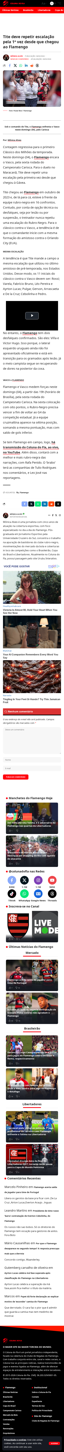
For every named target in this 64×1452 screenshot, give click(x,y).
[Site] (49, 515)
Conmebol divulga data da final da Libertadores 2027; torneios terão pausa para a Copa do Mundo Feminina (29, 1164)
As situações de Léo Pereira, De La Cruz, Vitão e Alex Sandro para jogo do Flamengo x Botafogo (31, 1088)
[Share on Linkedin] (26, 65)
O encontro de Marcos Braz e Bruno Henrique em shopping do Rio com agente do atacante (31, 855)
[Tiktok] (12, 895)
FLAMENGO (18, 380)
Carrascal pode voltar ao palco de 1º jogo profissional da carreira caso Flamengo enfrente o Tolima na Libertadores (30, 1131)
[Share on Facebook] (9, 65)
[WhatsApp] (24, 895)
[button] (54, 1443)
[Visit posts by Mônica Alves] (6, 57)
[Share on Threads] (37, 65)
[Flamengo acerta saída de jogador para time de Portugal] (32, 975)
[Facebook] (53, 515)
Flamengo (36, 126)
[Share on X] (15, 65)
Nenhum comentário (19, 59)
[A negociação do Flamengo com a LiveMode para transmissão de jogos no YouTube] (32, 926)
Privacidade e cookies (15, 1439)
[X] (56, 515)
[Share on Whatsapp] (20, 65)
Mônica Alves (16, 56)
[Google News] (38, 895)
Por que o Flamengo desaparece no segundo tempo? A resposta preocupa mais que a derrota (31, 1248)
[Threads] (52, 895)
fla (17, 492)
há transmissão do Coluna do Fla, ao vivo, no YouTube (31, 447)
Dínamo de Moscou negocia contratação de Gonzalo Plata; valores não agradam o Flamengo (31, 1012)
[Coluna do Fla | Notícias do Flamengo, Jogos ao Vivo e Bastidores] (14, 3)
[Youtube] (52, 882)
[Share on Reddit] (31, 65)
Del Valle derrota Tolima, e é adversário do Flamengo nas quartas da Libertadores (31, 824)
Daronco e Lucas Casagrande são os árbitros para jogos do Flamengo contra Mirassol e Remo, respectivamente (32, 1055)
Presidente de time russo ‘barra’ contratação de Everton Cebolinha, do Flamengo (31, 1215)
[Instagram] (60, 515)
